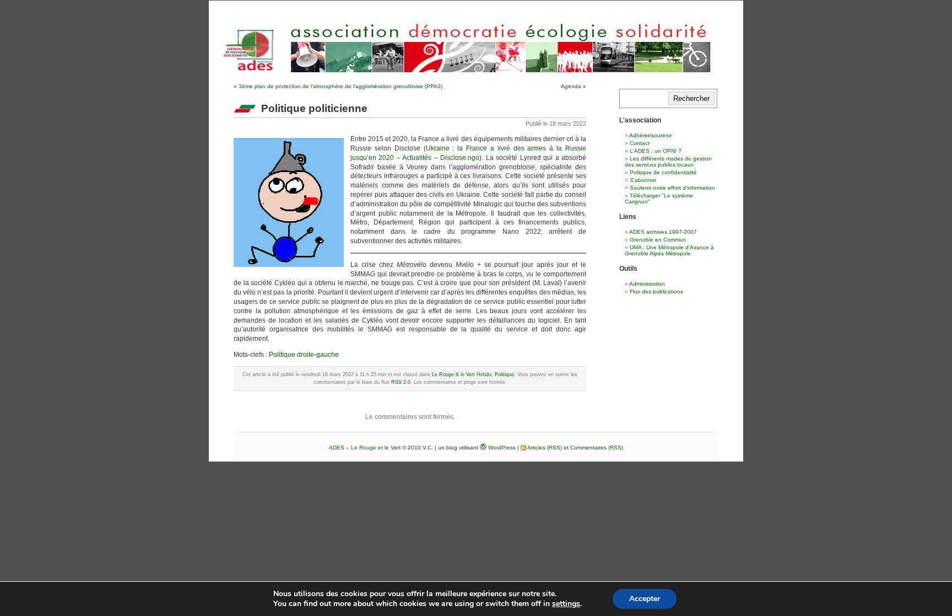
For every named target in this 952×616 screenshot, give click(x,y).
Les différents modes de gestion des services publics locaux (668, 162)
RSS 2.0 (400, 382)
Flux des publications (656, 291)
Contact (640, 143)
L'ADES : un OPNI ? (655, 151)
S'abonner (643, 180)
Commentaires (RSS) (596, 447)
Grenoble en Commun (658, 240)
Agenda (571, 86)
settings (566, 604)
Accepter (644, 598)
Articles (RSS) (544, 447)
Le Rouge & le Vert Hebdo (461, 374)
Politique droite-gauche (304, 354)
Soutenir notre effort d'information (672, 188)
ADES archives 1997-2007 (663, 232)
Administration (647, 284)
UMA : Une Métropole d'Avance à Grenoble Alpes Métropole (669, 250)
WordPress (502, 447)
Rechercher (691, 98)
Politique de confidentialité (663, 172)
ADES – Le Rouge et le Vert (365, 447)
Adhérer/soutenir (650, 135)
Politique (504, 374)
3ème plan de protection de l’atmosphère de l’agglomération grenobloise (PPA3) (340, 86)
